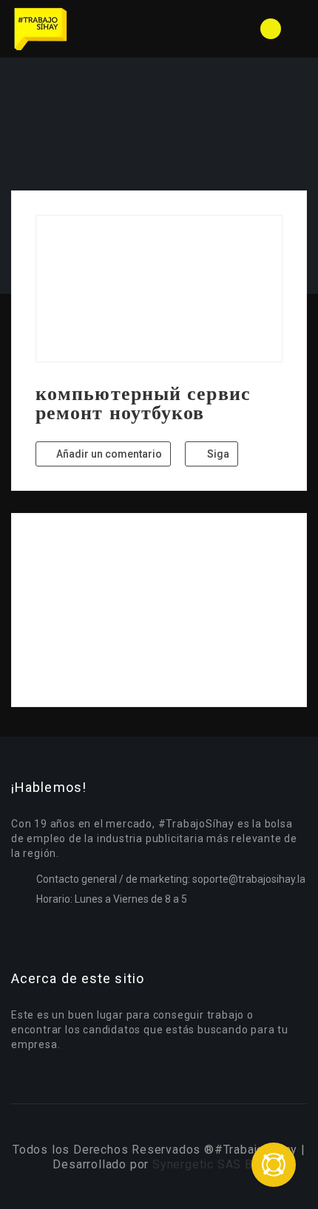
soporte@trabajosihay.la (248, 879)
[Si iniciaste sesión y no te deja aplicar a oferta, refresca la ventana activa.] (273, 1165)
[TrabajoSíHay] (85, 28)
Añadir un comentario (108, 454)
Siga (217, 454)
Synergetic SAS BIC (208, 1164)
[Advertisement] (159, 610)
